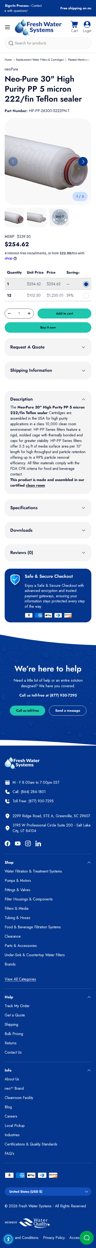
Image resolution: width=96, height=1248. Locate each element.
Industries (12, 1135)
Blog (8, 1107)
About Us (12, 1079)
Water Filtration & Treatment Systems (33, 871)
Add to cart (64, 313)
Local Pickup (15, 1125)
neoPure (11, 69)
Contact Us (13, 1052)
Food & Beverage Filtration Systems (33, 927)
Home (8, 60)
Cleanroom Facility (19, 1097)
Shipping (11, 1024)
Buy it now (48, 327)
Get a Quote (15, 1015)
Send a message (67, 710)
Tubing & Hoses (17, 917)
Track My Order (17, 1006)
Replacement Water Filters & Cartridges (40, 60)
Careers (11, 1116)
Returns (11, 1043)
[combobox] (48, 43)
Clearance (13, 936)
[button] (74, 27)
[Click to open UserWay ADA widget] (8, 1239)
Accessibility (79, 1237)
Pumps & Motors (18, 880)
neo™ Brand (14, 1088)
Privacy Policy (54, 1237)
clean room (35, 485)
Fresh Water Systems (35, 1206)
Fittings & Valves (17, 890)
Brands (10, 964)
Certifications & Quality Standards (31, 1144)
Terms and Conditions (21, 1237)
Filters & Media (16, 908)
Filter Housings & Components (29, 899)
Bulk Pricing (14, 1033)
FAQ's (9, 1153)
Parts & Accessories (21, 945)
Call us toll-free (27, 710)
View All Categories (20, 979)
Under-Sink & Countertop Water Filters (35, 955)
